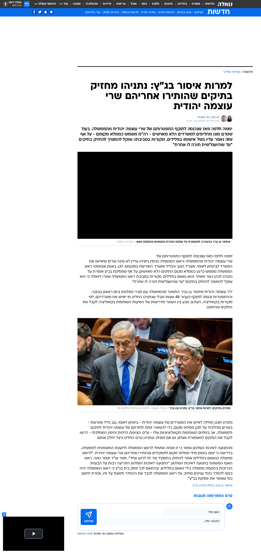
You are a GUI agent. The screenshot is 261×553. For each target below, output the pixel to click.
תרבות (168, 4)
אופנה (77, 4)
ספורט (196, 4)
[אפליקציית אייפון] (45, 12)
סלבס (155, 4)
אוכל (133, 4)
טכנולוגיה (92, 4)
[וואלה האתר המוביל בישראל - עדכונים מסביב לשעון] (225, 4)
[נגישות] (5, 4)
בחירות (182, 4)
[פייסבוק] (34, 12)
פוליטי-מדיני (148, 12)
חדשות (210, 4)
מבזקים (198, 12)
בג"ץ (195, 485)
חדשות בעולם (130, 12)
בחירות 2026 (111, 12)
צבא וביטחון (184, 12)
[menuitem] (207, 4)
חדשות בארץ (166, 12)
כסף (144, 4)
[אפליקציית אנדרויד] (51, 12)
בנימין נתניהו (206, 485)
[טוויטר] (39, 12)
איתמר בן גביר (223, 485)
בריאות (121, 4)
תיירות (107, 4)
